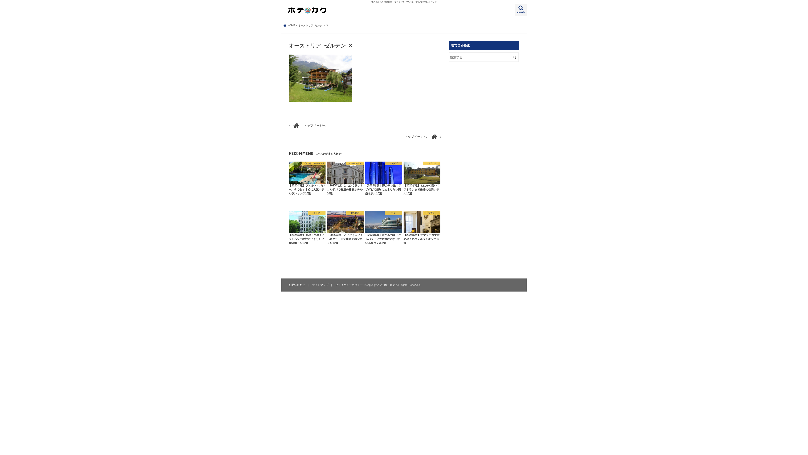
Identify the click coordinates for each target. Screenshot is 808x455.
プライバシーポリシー (349, 284)
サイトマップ (320, 284)
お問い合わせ (297, 284)
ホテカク (389, 284)
